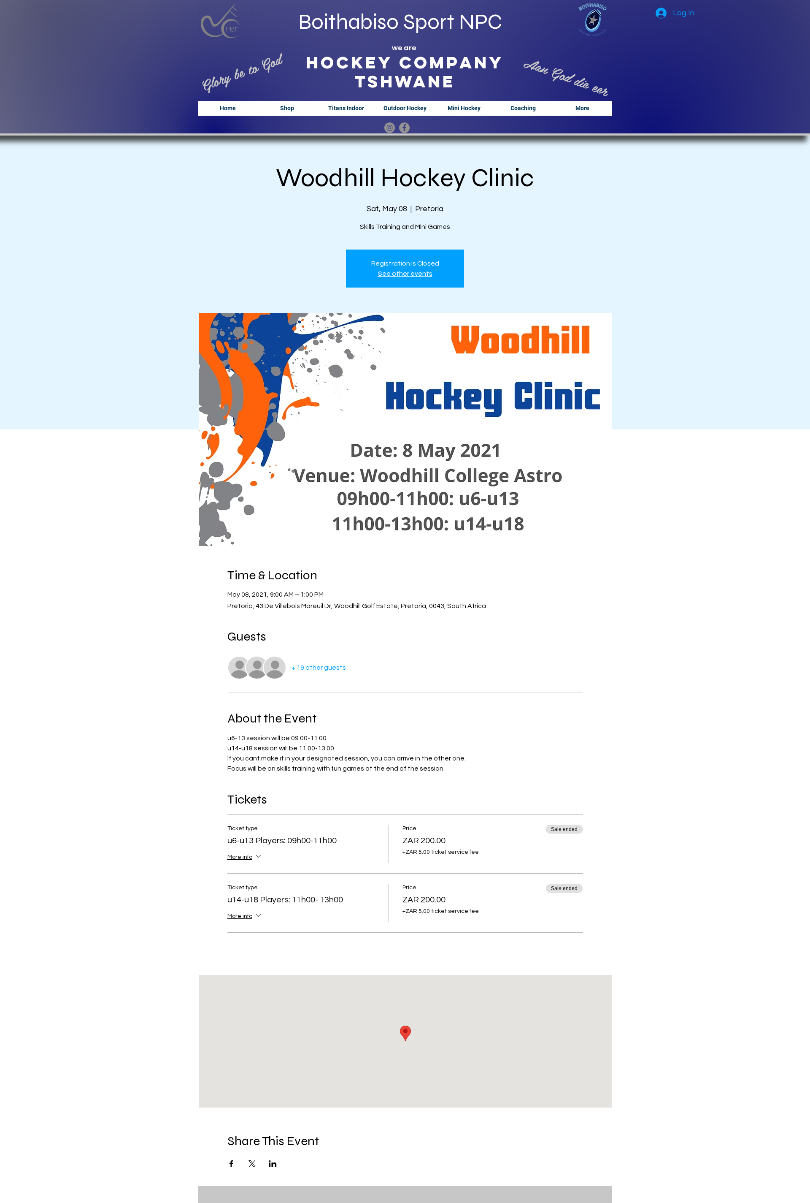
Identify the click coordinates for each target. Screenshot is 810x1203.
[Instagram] (389, 127)
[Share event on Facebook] (231, 1163)
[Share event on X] (252, 1163)
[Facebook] (404, 127)
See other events (405, 273)
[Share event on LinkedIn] (273, 1163)
